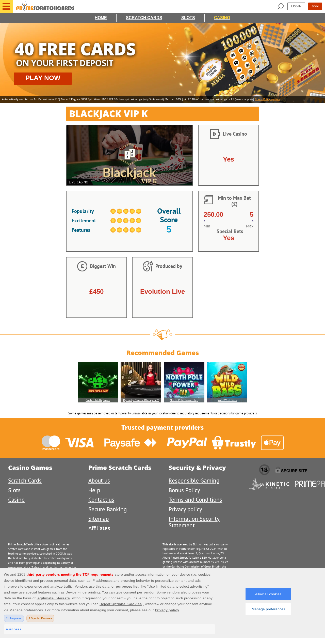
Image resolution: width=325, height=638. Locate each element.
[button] (6, 6)
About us (99, 480)
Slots (188, 18)
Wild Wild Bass (227, 400)
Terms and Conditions (195, 499)
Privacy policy (185, 509)
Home (101, 18)
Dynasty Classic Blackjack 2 (141, 400)
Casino (222, 18)
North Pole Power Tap (184, 400)
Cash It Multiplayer (98, 400)
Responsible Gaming (194, 480)
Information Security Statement (194, 522)
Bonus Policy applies (267, 99)
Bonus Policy (184, 490)
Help (94, 490)
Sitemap (98, 518)
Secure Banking (107, 509)
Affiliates (99, 528)
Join (315, 6)
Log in (296, 6)
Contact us (101, 499)
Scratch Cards (144, 18)
